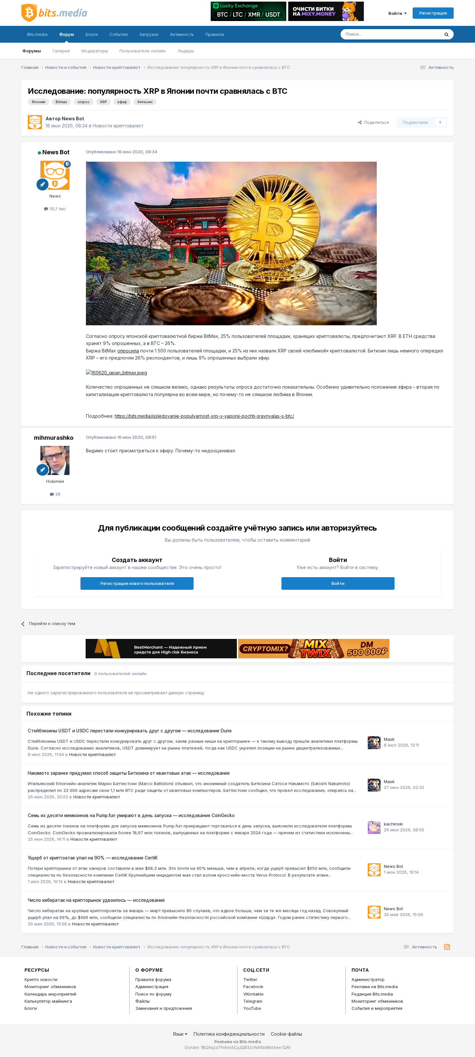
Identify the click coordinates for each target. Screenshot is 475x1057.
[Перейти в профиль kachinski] (374, 827)
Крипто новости (41, 979)
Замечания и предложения (163, 1008)
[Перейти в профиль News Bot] (35, 122)
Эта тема (421, 34)
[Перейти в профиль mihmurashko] (54, 460)
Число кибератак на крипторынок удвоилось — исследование (96, 900)
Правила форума (153, 979)
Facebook (253, 986)
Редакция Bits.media (372, 994)
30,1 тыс (57, 208)
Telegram (252, 1001)
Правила (215, 34)
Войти (396, 13)
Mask (389, 739)
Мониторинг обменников (50, 986)
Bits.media (37, 34)
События (119, 34)
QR (286, 1047)
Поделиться (375, 122)
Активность (182, 34)
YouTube (252, 1008)
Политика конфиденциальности (229, 1034)
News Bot (73, 118)
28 (57, 494)
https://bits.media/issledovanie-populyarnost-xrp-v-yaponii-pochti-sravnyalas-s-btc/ (204, 416)
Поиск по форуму (153, 994)
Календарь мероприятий (50, 994)
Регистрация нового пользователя (137, 583)
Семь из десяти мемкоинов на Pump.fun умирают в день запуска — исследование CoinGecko (131, 815)
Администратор (368, 979)
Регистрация (433, 13)
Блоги (92, 34)
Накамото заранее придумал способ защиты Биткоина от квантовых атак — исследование (129, 773)
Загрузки (148, 34)
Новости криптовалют (118, 125)
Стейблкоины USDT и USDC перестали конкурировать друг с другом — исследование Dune (130, 730)
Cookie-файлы (286, 1034)
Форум (66, 34)
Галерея (61, 50)
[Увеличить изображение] (231, 243)
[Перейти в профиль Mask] (374, 742)
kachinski (393, 823)
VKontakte (253, 994)
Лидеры (185, 50)
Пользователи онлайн (143, 50)
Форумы (31, 50)
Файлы (142, 1001)
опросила (128, 350)
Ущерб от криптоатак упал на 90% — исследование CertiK (93, 857)
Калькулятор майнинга (48, 1001)
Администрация (151, 986)
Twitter (250, 979)
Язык (179, 1034)
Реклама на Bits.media (375, 986)
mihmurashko (53, 437)
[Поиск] (446, 34)
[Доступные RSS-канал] (447, 947)
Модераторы (94, 50)
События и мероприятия (377, 1008)
